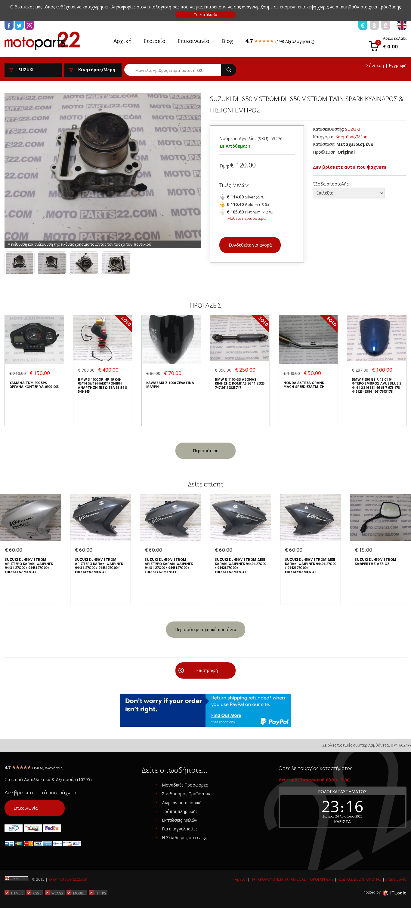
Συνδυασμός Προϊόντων (186, 793)
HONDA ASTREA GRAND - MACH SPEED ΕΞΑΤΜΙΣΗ (304, 385)
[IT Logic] (394, 893)
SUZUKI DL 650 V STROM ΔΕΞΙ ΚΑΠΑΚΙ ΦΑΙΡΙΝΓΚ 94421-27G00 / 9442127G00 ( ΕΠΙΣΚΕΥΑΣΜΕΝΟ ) (240, 565)
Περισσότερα (205, 450)
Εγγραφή (397, 65)
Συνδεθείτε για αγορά (250, 245)
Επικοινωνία (193, 40)
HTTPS (100, 893)
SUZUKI (352, 129)
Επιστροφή (207, 670)
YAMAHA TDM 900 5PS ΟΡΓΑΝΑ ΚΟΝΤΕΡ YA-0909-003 (34, 385)
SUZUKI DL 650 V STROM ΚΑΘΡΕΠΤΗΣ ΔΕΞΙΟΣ (375, 561)
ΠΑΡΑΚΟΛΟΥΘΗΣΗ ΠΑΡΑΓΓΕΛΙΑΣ (278, 879)
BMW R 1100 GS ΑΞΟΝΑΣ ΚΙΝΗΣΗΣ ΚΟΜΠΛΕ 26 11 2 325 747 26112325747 (239, 383)
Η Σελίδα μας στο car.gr (185, 837)
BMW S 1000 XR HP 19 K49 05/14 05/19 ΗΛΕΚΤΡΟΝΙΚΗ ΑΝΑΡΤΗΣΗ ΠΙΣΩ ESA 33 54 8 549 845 (102, 385)
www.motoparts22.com (68, 879)
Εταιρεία (154, 40)
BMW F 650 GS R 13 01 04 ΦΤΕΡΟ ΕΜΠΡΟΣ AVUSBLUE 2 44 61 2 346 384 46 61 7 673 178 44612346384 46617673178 (376, 385)
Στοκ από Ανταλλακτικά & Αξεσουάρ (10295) (48, 779)
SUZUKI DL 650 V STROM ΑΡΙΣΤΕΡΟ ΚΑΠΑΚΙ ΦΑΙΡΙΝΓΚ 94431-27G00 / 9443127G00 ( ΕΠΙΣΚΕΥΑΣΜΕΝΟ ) (29, 565)
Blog (227, 40)
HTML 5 (17, 893)
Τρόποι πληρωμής (179, 811)
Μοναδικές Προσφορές (185, 785)
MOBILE (79, 893)
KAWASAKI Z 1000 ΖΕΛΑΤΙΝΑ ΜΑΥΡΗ (170, 385)
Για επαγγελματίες (179, 829)
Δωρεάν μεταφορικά (182, 802)
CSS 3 (37, 893)
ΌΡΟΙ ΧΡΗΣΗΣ (322, 879)
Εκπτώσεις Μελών (179, 820)
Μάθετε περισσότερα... (247, 218)
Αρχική (122, 40)
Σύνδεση (375, 65)
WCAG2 (57, 893)
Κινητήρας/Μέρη (351, 137)
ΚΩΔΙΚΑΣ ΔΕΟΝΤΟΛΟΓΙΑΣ (360, 879)
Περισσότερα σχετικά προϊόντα (205, 629)
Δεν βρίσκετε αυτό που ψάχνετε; (350, 167)
